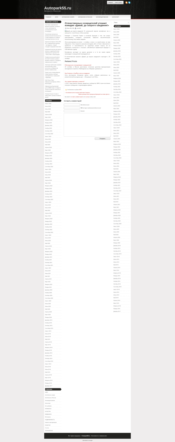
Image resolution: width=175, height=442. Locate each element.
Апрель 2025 (48, 147)
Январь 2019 (48, 350)
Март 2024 (48, 183)
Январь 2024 (48, 188)
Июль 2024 (48, 172)
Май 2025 (47, 144)
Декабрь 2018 (48, 353)
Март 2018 (48, 377)
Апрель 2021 (48, 279)
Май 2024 (47, 177)
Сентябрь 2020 (49, 298)
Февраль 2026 (48, 120)
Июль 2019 (48, 333)
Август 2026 (48, 103)
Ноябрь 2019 (48, 323)
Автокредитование (102, 17)
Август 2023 (48, 202)
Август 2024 (48, 169)
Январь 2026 (48, 122)
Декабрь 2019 (48, 320)
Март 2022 (48, 249)
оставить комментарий (77, 96)
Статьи (47, 428)
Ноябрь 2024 (48, 161)
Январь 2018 (48, 383)
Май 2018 (47, 372)
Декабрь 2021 (48, 257)
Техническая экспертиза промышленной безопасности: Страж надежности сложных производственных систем (53, 36)
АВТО (56, 17)
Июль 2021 (48, 270)
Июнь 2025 (48, 142)
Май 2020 (47, 309)
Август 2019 (48, 331)
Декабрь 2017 (48, 386)
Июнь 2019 (48, 336)
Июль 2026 (48, 106)
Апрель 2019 (48, 342)
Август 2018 (48, 364)
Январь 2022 (48, 254)
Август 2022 (48, 235)
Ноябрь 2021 (48, 259)
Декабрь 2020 (48, 290)
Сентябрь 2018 (49, 361)
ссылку (87, 96)
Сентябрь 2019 (49, 328)
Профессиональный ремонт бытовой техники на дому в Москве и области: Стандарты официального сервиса (53, 59)
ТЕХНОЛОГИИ (49, 430)
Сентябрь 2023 (49, 199)
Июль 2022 (48, 238)
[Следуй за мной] (129, 3)
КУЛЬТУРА (48, 411)
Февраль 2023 (48, 218)
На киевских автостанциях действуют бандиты (78, 92)
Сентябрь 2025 (49, 133)
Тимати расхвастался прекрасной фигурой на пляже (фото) (93, 94)
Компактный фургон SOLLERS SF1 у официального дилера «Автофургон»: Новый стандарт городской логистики (53, 44)
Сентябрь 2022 (49, 232)
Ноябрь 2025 (48, 128)
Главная (110, 2)
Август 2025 (48, 136)
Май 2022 (47, 243)
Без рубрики (48, 406)
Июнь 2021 (48, 273)
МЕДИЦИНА (48, 414)
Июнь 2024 (48, 175)
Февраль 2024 (48, 185)
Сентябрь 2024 (49, 166)
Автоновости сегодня (87, 440)
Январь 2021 (48, 287)
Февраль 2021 (48, 284)
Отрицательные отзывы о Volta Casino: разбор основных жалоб (53, 95)
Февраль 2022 (48, 251)
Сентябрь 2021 (49, 265)
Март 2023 (48, 216)
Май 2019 (47, 339)
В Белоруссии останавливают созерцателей (78, 65)
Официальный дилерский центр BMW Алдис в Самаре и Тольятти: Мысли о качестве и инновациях (53, 88)
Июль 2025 (48, 139)
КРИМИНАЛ (48, 408)
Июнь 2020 (48, 306)
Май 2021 (47, 276)
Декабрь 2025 (48, 125)
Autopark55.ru (57, 8)
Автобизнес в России (85, 17)
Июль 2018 (48, 366)
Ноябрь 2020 (48, 292)
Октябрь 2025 (48, 131)
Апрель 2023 (48, 213)
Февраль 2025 (48, 153)
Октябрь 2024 (48, 164)
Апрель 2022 (48, 246)
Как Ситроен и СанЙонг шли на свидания (77, 73)
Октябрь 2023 (48, 196)
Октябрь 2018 (48, 358)
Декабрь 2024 (48, 158)
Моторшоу (48, 417)
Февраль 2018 (48, 380)
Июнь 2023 (48, 207)
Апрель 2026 (48, 114)
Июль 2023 (48, 205)
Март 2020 (48, 314)
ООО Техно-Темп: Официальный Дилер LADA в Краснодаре (52, 81)
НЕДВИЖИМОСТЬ (50, 419)
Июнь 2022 (48, 240)
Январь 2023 (48, 221)
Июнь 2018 (48, 369)
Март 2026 (48, 117)
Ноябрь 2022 (48, 227)
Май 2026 (47, 111)
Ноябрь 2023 (48, 194)
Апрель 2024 (48, 180)
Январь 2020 (48, 317)
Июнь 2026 (48, 109)
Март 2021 (48, 281)
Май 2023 (47, 210)
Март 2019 (48, 344)
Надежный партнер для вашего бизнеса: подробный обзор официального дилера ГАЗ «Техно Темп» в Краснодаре (53, 52)
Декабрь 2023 (48, 191)
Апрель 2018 (48, 375)
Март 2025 (48, 150)
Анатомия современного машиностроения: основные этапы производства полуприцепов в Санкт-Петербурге (52, 28)
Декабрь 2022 (48, 224)
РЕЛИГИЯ (47, 425)
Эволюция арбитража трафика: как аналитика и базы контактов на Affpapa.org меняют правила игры (53, 67)
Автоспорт (115, 17)
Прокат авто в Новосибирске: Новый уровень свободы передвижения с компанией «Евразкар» (52, 75)
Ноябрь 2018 (48, 355)
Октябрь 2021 (48, 262)
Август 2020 (48, 301)
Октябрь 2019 (48, 325)
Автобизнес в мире (68, 17)
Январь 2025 (48, 155)
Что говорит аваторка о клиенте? (74, 81)
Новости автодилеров (51, 422)
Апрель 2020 (48, 312)
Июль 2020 (48, 303)
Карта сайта (118, 2)
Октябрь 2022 (48, 229)
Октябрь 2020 (48, 295)
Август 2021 (48, 268)
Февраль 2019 (48, 347)
